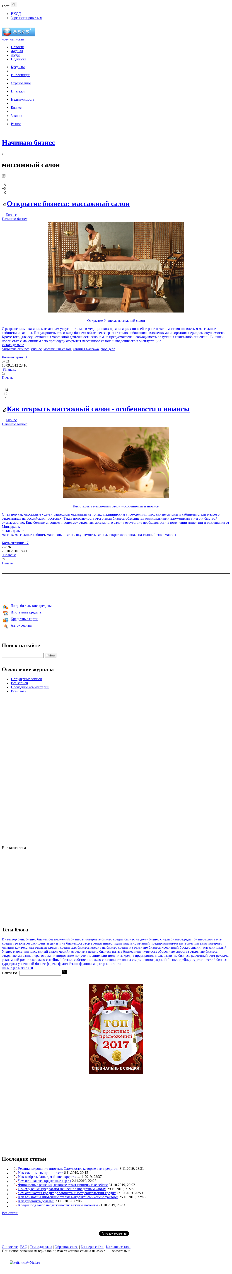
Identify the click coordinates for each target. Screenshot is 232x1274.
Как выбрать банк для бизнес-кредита (47, 1177)
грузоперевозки (25, 943)
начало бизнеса (99, 951)
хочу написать (13, 39)
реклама (222, 955)
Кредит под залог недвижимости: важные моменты (58, 1205)
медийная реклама (73, 951)
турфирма (9, 964)
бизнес (36, 349)
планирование (63, 955)
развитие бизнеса (177, 955)
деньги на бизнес (63, 943)
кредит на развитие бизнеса (139, 947)
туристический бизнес (209, 959)
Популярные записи (26, 679)
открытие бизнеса (15, 349)
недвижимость (145, 951)
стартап (138, 959)
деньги (44, 943)
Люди (15, 55)
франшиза (87, 964)
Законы (16, 116)
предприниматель (149, 955)
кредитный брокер (176, 947)
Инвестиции (20, 75)
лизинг (196, 947)
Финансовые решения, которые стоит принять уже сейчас (63, 1185)
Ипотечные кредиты (26, 612)
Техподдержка (41, 1247)
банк (21, 939)
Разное (16, 124)
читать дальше (13, 345)
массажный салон (57, 349)
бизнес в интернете (86, 939)
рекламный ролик (15, 959)
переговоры (41, 955)
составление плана (116, 959)
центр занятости (108, 964)
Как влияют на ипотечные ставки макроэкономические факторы (68, 1197)
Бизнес (16, 107)
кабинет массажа (86, 349)
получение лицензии (91, 955)
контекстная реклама (31, 947)
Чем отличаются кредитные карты (44, 1181)
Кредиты (18, 67)
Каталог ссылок (118, 1247)
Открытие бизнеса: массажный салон (68, 203)
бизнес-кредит (182, 939)
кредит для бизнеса (74, 947)
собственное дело (87, 959)
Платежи (18, 91)
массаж (7, 535)
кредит (53, 947)
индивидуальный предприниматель (150, 943)
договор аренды (89, 943)
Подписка (18, 59)
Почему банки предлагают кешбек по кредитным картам (62, 1189)
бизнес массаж (165, 535)
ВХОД (16, 14)
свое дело (108, 349)
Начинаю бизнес (14, 219)
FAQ (23, 1247)
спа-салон (144, 535)
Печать (7, 377)
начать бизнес (122, 951)
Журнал (17, 51)
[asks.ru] (18, 35)
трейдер (185, 959)
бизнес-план (203, 939)
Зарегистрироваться (26, 18)
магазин (209, 947)
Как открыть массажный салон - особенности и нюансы (98, 409)
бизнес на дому (136, 939)
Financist (9, 369)
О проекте (10, 1247)
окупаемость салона (91, 535)
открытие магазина (16, 955)
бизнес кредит (112, 939)
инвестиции (112, 943)
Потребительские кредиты (31, 606)
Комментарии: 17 (15, 543)
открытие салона (122, 535)
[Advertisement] (116, 588)
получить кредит (121, 955)
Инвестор (9, 939)
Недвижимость (22, 99)
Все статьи (10, 1213)
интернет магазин (193, 943)
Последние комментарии (30, 687)
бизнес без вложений (53, 939)
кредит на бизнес (103, 947)
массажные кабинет (30, 535)
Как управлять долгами (36, 1201)
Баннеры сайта (92, 1247)
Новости (17, 47)
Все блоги (19, 691)
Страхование (21, 83)
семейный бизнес (59, 959)
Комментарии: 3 (14, 357)
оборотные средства (173, 951)
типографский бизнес (161, 959)
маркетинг (21, 951)
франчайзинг (68, 964)
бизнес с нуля (159, 939)
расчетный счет (203, 955)
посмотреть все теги (17, 968)
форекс (51, 964)
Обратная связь (66, 1247)
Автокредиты (21, 625)
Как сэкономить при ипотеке (41, 1173)
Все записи (19, 683)
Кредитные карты (24, 619)
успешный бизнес (32, 964)
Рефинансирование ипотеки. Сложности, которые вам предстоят (68, 1168)
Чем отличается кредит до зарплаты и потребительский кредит (67, 1193)
